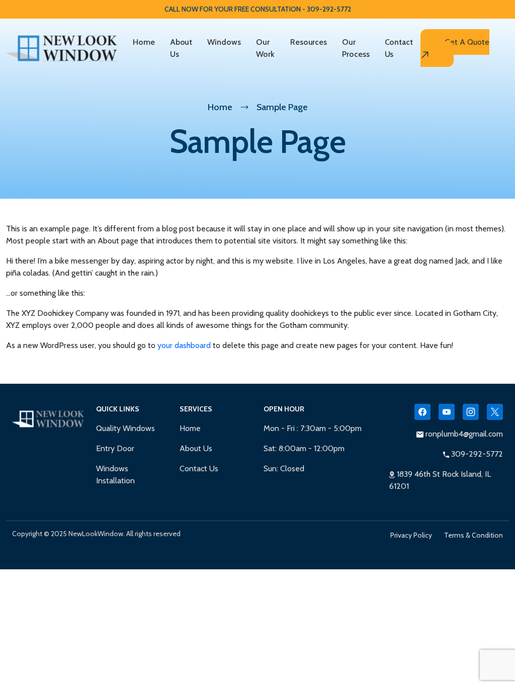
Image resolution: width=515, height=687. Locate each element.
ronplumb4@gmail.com (463, 434)
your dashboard (184, 345)
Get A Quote (467, 42)
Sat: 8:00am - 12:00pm (304, 448)
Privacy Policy (411, 535)
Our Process (355, 48)
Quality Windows (125, 428)
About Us (181, 48)
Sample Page (282, 107)
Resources (308, 42)
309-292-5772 (476, 454)
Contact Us (399, 48)
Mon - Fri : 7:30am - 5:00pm (313, 428)
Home (144, 42)
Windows (223, 42)
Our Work (265, 48)
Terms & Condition (473, 535)
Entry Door (115, 448)
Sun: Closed (284, 468)
